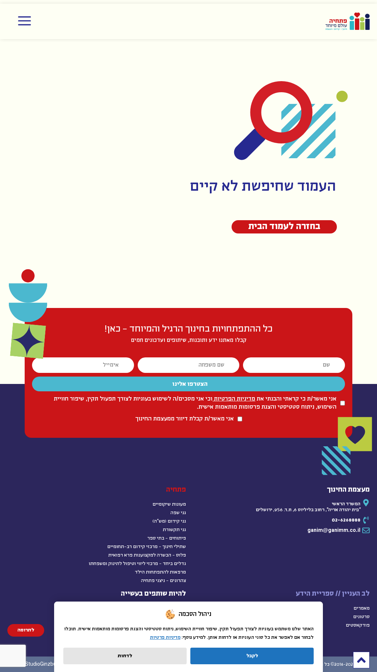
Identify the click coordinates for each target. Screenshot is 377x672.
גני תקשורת (174, 529)
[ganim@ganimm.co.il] (366, 530)
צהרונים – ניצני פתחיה (163, 580)
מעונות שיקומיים (169, 504)
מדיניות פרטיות (165, 637)
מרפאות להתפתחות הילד (160, 572)
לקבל (252, 656)
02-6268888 (346, 520)
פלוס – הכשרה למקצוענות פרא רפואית (147, 555)
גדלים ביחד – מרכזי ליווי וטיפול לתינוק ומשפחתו (137, 563)
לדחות (125, 656)
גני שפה (178, 512)
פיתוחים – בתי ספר (166, 538)
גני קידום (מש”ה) (169, 521)
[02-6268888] (366, 520)
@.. (333, 530)
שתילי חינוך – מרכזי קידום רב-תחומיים (146, 546)
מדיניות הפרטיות (233, 399)
